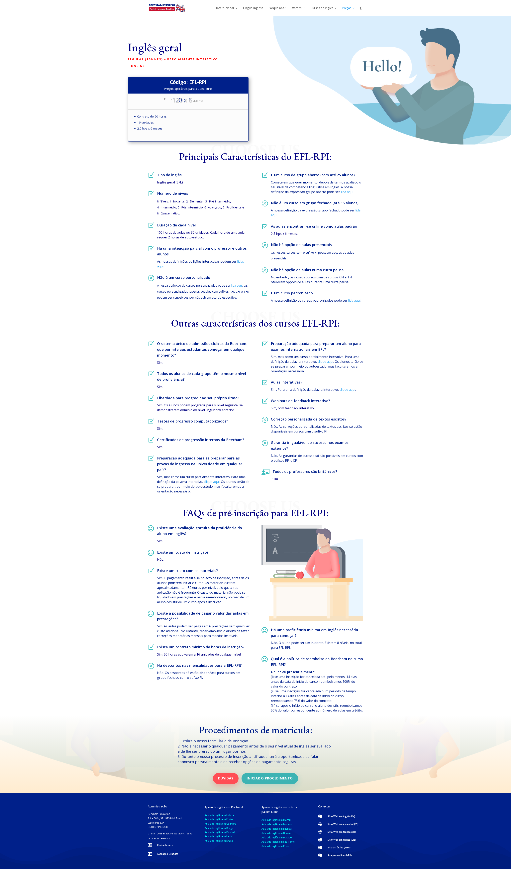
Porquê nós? (276, 8)
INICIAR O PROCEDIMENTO (270, 778)
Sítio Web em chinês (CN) (342, 839)
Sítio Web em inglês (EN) (341, 816)
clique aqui (212, 481)
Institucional (225, 8)
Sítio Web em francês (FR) (342, 832)
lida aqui (236, 285)
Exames (296, 8)
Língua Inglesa (253, 8)
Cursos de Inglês (322, 8)
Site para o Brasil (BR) (340, 855)
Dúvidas (225, 778)
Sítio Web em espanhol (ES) (343, 824)
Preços (346, 8)
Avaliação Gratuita (167, 854)
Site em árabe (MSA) (339, 847)
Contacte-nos (165, 845)
